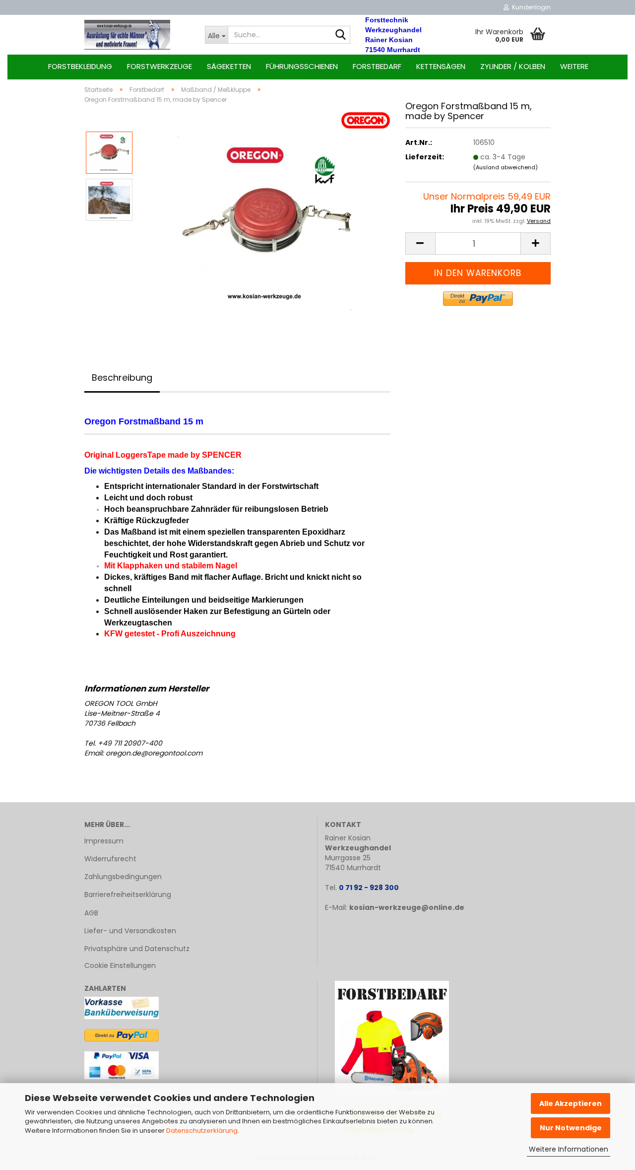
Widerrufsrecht (110, 859)
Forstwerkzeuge (159, 66)
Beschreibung (122, 377)
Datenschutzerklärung (202, 1130)
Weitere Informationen (568, 1149)
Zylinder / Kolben (512, 66)
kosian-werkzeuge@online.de (406, 907)
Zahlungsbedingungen (123, 877)
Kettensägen (440, 66)
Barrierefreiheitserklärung (127, 894)
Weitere (574, 66)
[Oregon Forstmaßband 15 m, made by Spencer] (266, 223)
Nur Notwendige (571, 1128)
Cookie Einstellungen (120, 965)
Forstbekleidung (80, 66)
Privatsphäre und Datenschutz (137, 949)
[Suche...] (340, 35)
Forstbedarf (377, 66)
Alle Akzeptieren (570, 1103)
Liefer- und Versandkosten (130, 931)
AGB (91, 913)
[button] (420, 243)
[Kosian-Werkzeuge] (137, 35)
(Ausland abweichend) (505, 167)
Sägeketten (229, 66)
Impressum (104, 841)
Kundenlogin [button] (530, 7)
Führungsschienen (302, 66)
